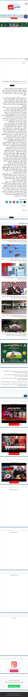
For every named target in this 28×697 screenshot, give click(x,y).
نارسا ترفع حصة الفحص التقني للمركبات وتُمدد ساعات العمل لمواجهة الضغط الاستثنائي (14, 315)
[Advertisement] (14, 42)
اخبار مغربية (20, 58)
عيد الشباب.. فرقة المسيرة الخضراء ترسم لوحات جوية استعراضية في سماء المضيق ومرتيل (14, 259)
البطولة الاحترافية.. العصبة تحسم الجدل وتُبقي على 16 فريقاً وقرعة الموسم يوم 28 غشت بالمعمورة (14, 334)
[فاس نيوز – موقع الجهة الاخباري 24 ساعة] (14, 6)
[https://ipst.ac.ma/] (14, 16)
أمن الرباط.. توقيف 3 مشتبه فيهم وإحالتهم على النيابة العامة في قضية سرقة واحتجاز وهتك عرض (14, 241)
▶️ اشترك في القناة (14, 424)
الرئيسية (25, 58)
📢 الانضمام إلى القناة (14, 686)
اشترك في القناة (14, 482)
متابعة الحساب (14, 670)
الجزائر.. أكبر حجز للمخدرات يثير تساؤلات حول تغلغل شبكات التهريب (14, 381)
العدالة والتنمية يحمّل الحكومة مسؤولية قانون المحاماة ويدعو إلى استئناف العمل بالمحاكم (14, 297)
